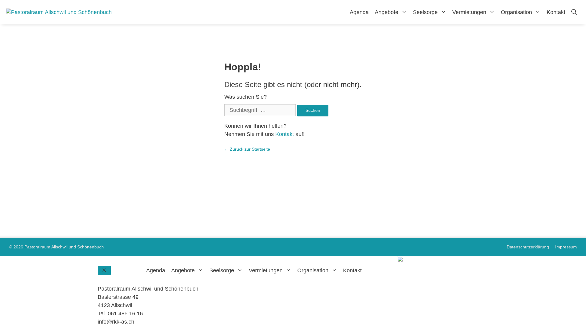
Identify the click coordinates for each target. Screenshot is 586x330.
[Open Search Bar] (574, 12)
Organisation (516, 12)
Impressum (566, 246)
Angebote (386, 12)
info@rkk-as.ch (116, 322)
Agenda (359, 12)
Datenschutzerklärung (528, 246)
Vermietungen (469, 12)
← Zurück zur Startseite (247, 149)
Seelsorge (425, 12)
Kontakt (556, 12)
